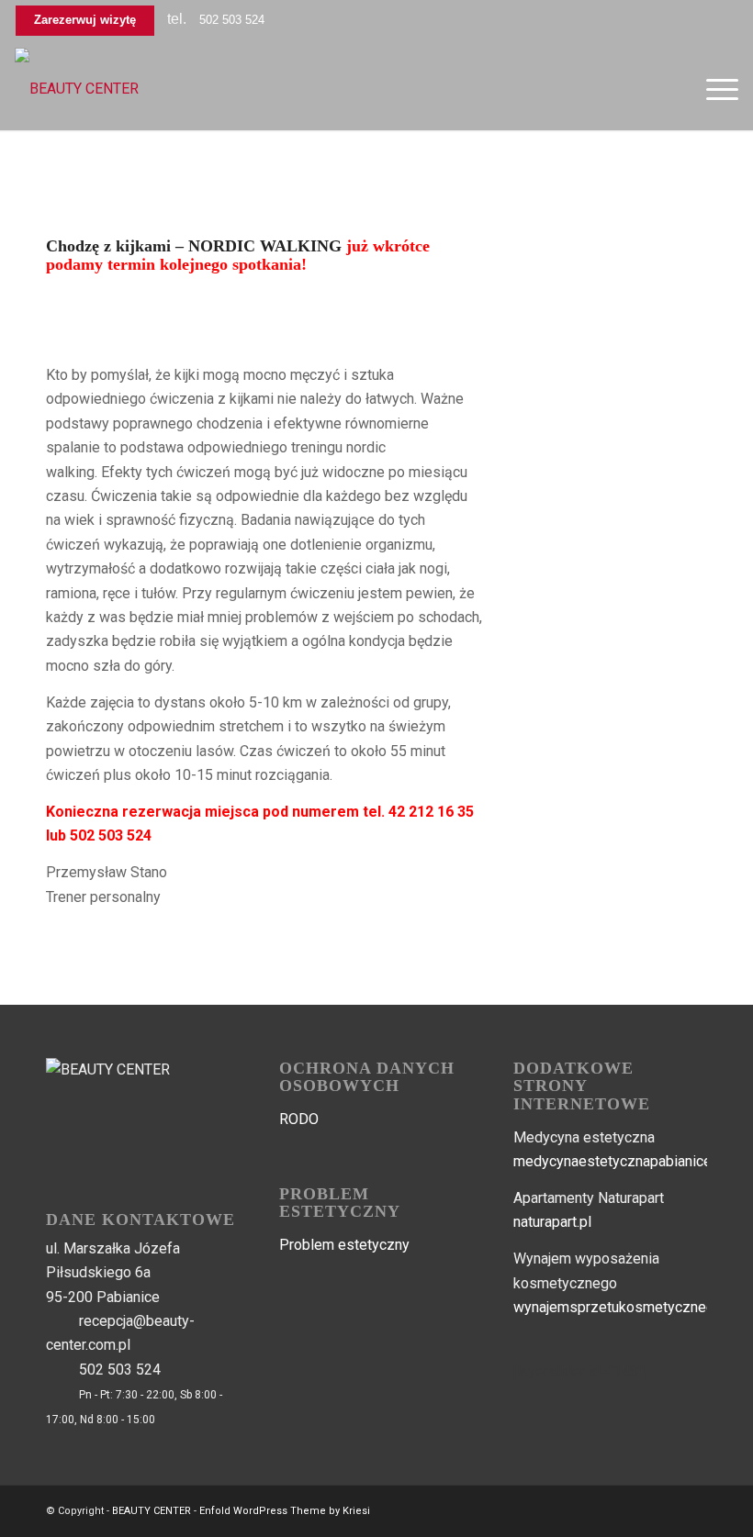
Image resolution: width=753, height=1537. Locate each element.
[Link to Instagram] (693, 1508)
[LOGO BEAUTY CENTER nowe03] (77, 89)
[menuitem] (713, 89)
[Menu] (713, 89)
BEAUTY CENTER (151, 1511)
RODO (299, 1119)
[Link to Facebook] (666, 1508)
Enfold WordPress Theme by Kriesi (284, 1511)
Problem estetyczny (344, 1244)
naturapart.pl (552, 1222)
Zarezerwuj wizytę (85, 20)
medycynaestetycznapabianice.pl (619, 1161)
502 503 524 (231, 20)
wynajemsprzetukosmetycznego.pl (625, 1307)
